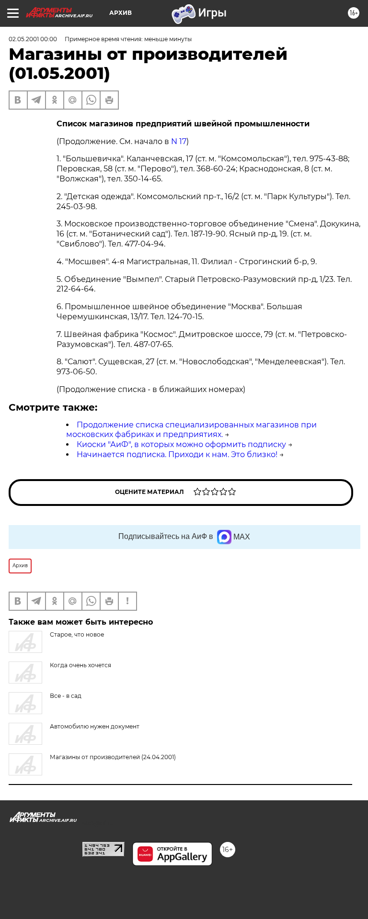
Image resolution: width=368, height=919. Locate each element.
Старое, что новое (77, 634)
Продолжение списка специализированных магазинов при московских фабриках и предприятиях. (191, 429)
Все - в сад (65, 695)
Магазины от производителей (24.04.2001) (113, 757)
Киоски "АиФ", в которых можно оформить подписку (181, 444)
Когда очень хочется (80, 665)
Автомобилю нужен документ (94, 726)
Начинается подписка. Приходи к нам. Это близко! (177, 454)
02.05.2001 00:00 (33, 39)
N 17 (178, 141)
